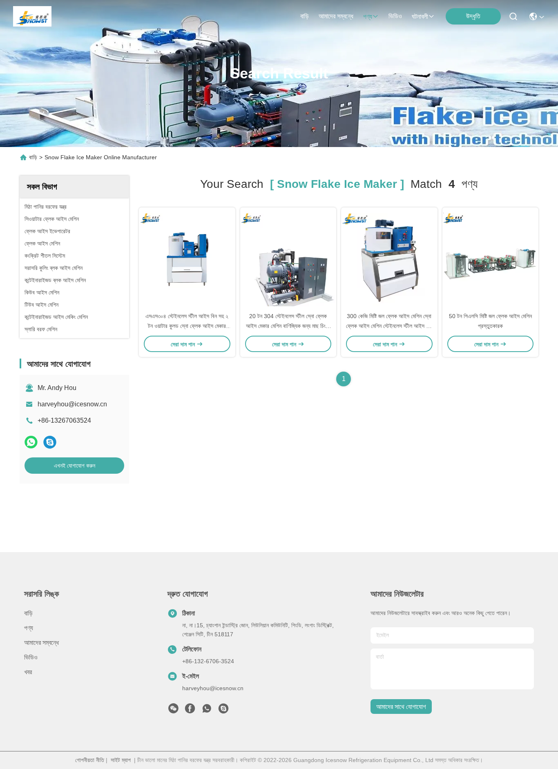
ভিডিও (395, 16)
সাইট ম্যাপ (121, 760)
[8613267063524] (206, 710)
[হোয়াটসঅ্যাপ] (31, 442)
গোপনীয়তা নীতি (89, 760)
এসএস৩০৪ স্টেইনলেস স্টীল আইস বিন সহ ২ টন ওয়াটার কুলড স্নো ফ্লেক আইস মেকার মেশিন (186, 326)
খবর (28, 672)
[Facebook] (190, 710)
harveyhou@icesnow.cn (72, 404)
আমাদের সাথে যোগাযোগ (401, 706)
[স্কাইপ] (49, 442)
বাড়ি (304, 16)
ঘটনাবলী (420, 16)
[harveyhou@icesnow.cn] (223, 710)
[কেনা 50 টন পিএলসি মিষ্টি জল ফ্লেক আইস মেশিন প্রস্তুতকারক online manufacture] (490, 259)
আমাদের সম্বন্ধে (336, 16)
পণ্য (367, 16)
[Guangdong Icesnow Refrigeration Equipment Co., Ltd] (32, 16)
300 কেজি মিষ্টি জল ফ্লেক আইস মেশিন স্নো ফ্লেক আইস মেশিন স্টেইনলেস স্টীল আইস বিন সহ (389, 326)
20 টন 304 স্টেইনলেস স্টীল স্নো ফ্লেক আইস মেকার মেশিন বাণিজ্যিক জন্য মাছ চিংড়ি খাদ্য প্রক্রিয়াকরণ (288, 326)
